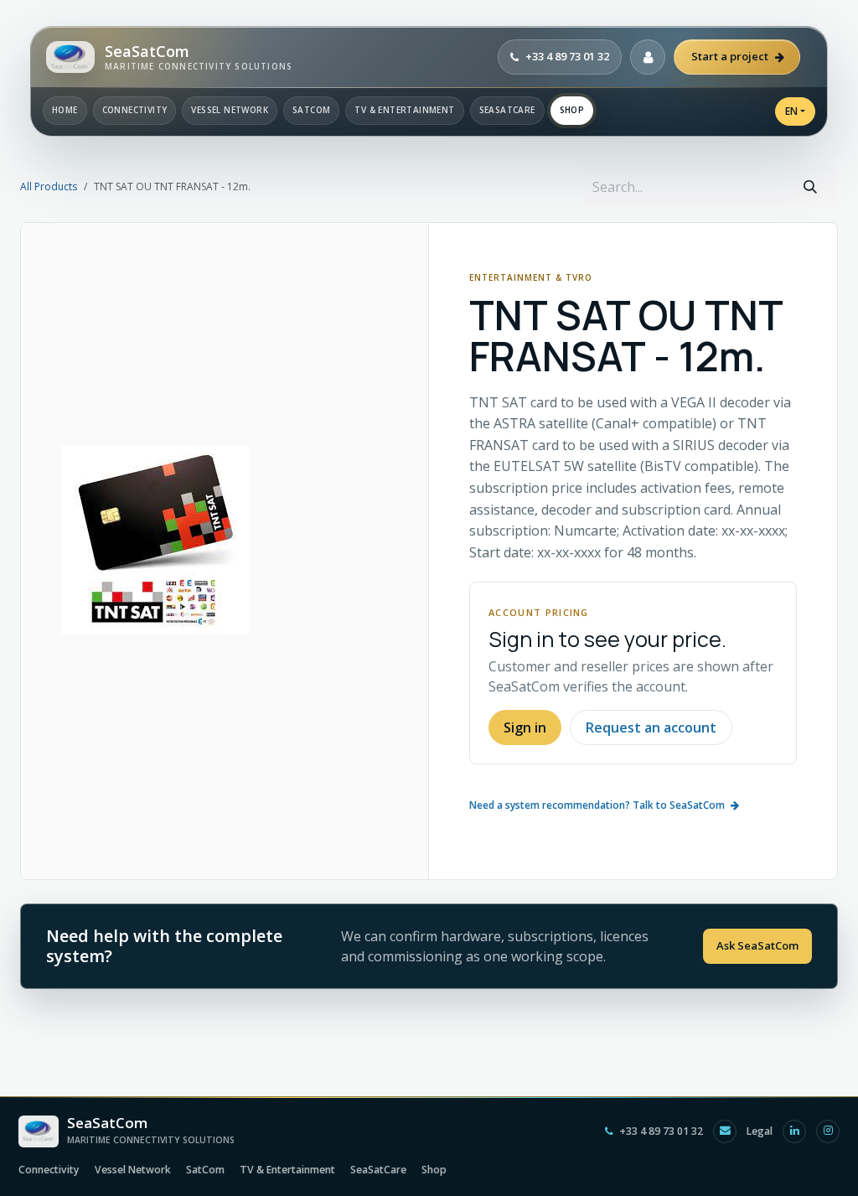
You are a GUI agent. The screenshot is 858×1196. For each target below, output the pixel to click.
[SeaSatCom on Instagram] (828, 1131)
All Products (48, 186)
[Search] (810, 187)
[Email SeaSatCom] (725, 1131)
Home (65, 110)
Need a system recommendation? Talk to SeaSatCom (597, 805)
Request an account (651, 727)
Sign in (525, 727)
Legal (760, 1131)
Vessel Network (229, 110)
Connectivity (135, 110)
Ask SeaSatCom (757, 945)
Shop (572, 110)
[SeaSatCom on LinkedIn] (794, 1131)
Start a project (729, 56)
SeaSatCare (507, 110)
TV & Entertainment (404, 110)
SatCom (311, 110)
